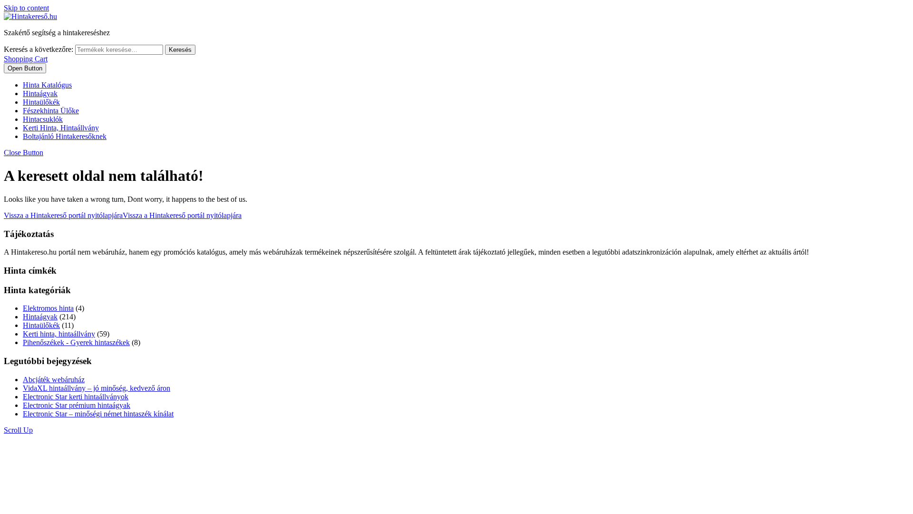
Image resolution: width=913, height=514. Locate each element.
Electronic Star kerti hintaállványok (75, 397)
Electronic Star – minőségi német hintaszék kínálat (98, 414)
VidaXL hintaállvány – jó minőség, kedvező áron (96, 388)
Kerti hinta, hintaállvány (61, 128)
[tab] (25, 68)
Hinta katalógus (47, 85)
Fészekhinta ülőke (51, 111)
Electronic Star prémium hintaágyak (76, 405)
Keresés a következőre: (38, 49)
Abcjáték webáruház (54, 380)
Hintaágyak (40, 93)
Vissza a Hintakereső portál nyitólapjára (123, 215)
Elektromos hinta (48, 308)
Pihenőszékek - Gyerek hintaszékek (76, 342)
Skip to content (26, 8)
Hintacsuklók (43, 119)
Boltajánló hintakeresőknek (65, 136)
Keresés (180, 49)
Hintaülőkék (41, 102)
